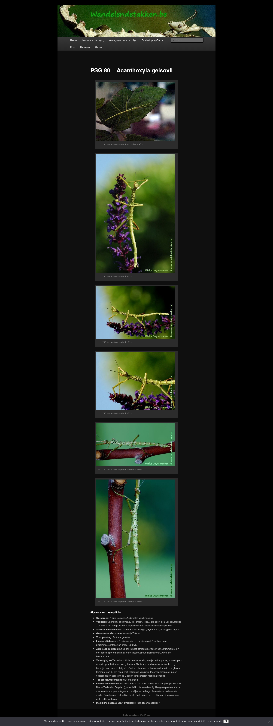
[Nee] (269, 721)
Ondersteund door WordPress (136, 714)
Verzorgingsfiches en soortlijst (122, 40)
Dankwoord (85, 46)
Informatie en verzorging (93, 40)
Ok (226, 721)
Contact (98, 46)
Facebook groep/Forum (152, 40)
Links (72, 46)
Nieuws (73, 40)
